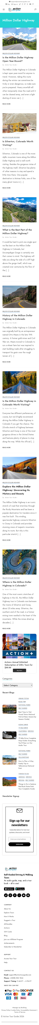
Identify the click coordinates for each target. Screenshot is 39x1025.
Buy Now (19, 670)
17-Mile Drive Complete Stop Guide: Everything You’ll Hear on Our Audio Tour (27, 741)
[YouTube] (30, 4)
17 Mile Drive (23, 728)
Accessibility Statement (29, 1010)
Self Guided (22, 708)
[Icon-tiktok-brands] (6, 895)
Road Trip (22, 702)
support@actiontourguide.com (20, 1)
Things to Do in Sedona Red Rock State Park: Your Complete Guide (27, 786)
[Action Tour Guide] (14, 9)
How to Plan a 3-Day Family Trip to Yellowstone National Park (26, 764)
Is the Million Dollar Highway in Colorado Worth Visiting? (19, 402)
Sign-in (15, 4)
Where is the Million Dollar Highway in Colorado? (16, 583)
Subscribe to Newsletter (13, 947)
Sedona (21, 780)
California (22, 731)
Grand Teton (23, 698)
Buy (9, 4)
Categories (7, 678)
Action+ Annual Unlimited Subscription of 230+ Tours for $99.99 (18, 665)
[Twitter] (19, 895)
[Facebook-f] (15, 895)
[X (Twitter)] (27, 4)
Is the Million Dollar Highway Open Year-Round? (17, 59)
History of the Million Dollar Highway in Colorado (17, 317)
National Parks (24, 705)
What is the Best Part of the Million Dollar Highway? (17, 231)
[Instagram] (22, 4)
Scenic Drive (23, 725)
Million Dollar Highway (11, 53)
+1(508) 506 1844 (16, 978)
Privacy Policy (6, 1010)
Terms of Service (19, 1012)
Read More (6, 104)
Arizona (21, 777)
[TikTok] (20, 4)
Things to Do (23, 774)
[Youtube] (24, 895)
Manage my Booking (19, 1007)
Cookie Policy (15, 1010)
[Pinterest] (33, 4)
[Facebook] (24, 4)
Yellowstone (23, 757)
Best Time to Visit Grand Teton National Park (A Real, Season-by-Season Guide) (27, 715)
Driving (31, 731)
